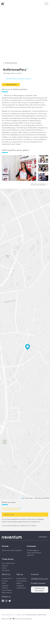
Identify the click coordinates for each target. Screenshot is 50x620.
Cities (4, 568)
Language (42, 537)
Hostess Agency (33, 550)
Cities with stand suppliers (12, 550)
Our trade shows (8, 563)
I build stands (21, 578)
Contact (5, 585)
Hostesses (31, 546)
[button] (11, 84)
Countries (5, 570)
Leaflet (23, 498)
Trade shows (7, 559)
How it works (7, 590)
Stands (5, 546)
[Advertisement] (25, 33)
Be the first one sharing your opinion (18, 78)
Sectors (5, 566)
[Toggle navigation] (46, 4)
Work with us (7, 592)
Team (4, 583)
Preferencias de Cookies (40, 590)
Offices (5, 588)
